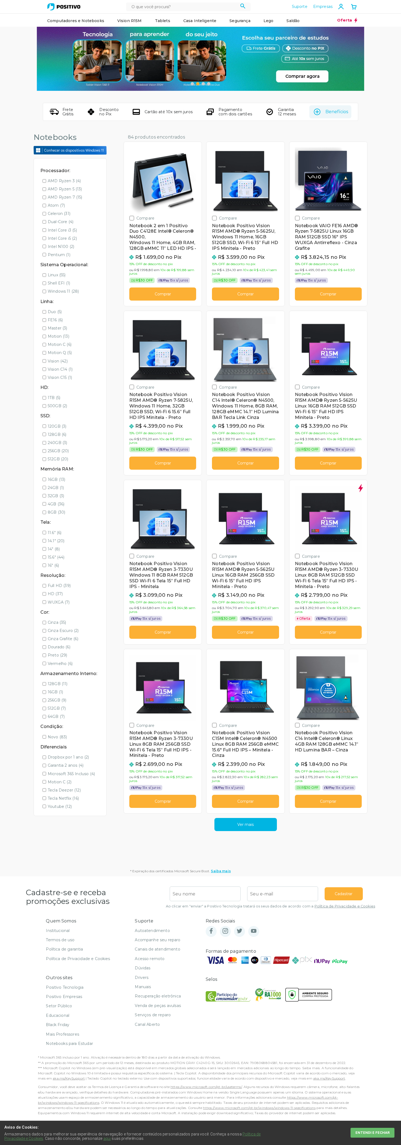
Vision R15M (129, 20)
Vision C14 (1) (60, 369)
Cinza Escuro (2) (63, 630)
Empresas (323, 6)
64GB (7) (56, 716)
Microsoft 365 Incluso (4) (71, 773)
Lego (269, 20)
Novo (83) (57, 737)
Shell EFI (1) (59, 283)
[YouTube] (253, 931)
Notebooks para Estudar (69, 1043)
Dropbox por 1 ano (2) (68, 757)
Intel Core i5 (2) (62, 238)
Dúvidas (142, 968)
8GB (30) (56, 512)
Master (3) (57, 328)
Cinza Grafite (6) (63, 638)
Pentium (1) (59, 254)
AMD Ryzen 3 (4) (64, 180)
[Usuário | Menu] (341, 6)
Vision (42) (58, 361)
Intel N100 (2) (61, 246)
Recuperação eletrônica (158, 996)
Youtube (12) (60, 806)
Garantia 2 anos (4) (65, 765)
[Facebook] (211, 931)
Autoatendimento (152, 930)
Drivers (141, 977)
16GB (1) (55, 692)
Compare (145, 218)
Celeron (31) (59, 213)
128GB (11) (58, 683)
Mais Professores (62, 1034)
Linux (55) (57, 274)
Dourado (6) (59, 647)
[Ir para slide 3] (203, 83)
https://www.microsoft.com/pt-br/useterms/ (206, 1087)
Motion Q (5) (60, 352)
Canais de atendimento (157, 949)
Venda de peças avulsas (158, 1005)
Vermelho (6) (60, 663)
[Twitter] (239, 931)
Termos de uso (60, 939)
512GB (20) (58, 459)
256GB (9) (57, 700)
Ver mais (245, 824)
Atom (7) (56, 205)
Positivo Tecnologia (64, 987)
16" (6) (53, 565)
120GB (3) (57, 426)
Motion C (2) (59, 782)
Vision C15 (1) (60, 377)
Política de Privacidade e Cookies (345, 906)
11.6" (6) (54, 532)
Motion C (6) (59, 344)
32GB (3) (56, 495)
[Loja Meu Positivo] (64, 6)
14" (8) (54, 549)
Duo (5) (55, 311)
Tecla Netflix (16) (63, 798)
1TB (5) (54, 397)
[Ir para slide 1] (192, 83)
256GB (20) (58, 450)
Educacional (57, 1015)
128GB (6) (57, 434)
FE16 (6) (55, 319)
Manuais (143, 986)
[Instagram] (225, 931)
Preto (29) (57, 655)
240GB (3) (57, 442)
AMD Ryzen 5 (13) (65, 189)
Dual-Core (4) (60, 221)
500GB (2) (57, 405)
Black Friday (57, 1024)
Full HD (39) (59, 585)
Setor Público (59, 1005)
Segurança (239, 20)
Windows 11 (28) (63, 291)
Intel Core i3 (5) (62, 230)
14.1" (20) (56, 540)
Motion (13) (58, 336)
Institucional (58, 930)
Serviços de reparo (153, 1014)
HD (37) (55, 593)
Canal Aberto (147, 1024)
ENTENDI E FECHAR (372, 1133)
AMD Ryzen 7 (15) (65, 197)
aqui (107, 1138)
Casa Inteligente (200, 20)
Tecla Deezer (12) (64, 790)
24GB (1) (56, 487)
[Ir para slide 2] (197, 83)
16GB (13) (56, 479)
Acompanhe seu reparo (157, 939)
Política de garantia (64, 949)
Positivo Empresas (64, 996)
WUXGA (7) (59, 602)
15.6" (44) (56, 557)
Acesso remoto (149, 958)
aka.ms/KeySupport (69, 1078)
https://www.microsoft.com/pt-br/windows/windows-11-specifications (259, 1108)
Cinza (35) (57, 622)
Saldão (293, 20)
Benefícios (336, 111)
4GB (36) (56, 504)
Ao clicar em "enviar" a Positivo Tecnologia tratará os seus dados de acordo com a (270, 906)
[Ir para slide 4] (208, 83)
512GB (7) (57, 708)
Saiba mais (221, 871)
